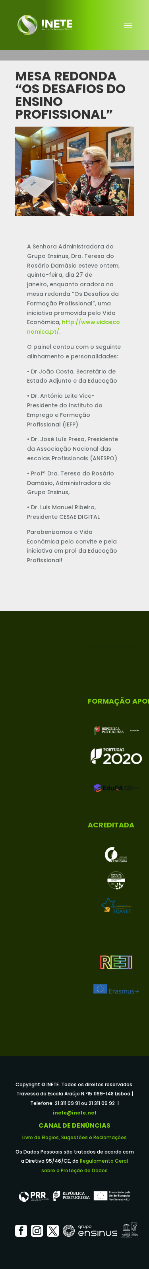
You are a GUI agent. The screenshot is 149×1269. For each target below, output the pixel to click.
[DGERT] (116, 855)
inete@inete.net (75, 1112)
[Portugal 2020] (116, 756)
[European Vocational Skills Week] (116, 880)
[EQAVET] (116, 906)
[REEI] (116, 963)
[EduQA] (116, 788)
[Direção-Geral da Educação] (116, 731)
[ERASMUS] (116, 989)
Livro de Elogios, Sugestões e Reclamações (74, 1137)
